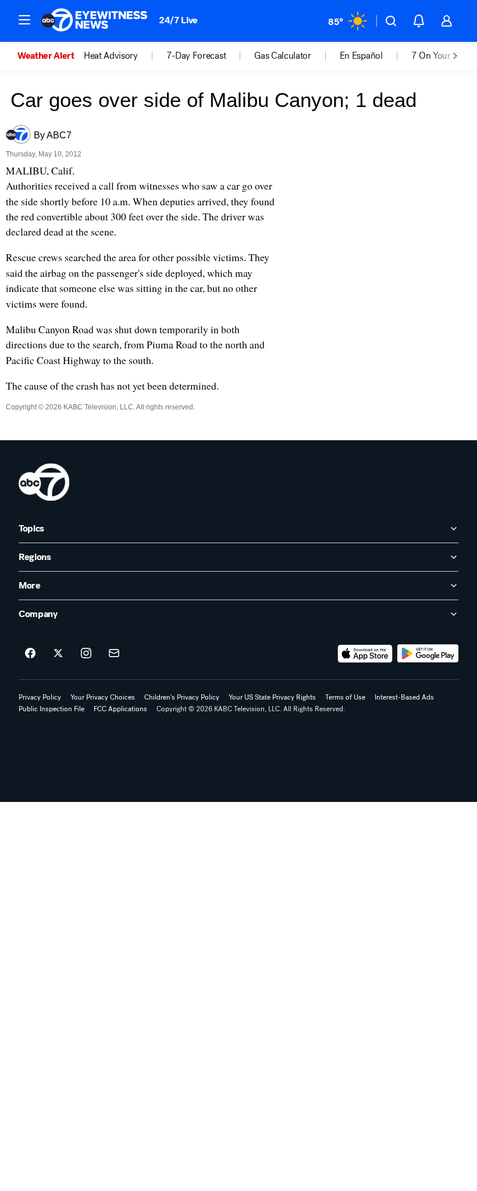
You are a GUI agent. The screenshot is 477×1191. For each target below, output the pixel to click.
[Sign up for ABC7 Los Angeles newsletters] (114, 653)
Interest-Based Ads (404, 697)
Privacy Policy (40, 697)
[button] (24, 19)
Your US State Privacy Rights (272, 697)
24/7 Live (178, 20)
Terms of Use (345, 697)
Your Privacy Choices (102, 697)
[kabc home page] (44, 482)
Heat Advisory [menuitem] (111, 56)
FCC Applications (120, 708)
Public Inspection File (51, 708)
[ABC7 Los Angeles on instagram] (86, 653)
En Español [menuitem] (361, 56)
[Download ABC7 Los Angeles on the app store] (365, 653)
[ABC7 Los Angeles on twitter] (58, 653)
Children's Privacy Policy (181, 697)
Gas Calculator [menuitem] (282, 56)
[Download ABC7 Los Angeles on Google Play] (427, 653)
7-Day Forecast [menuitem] (196, 56)
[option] (50, 55)
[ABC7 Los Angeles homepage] (94, 21)
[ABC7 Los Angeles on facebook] (30, 653)
